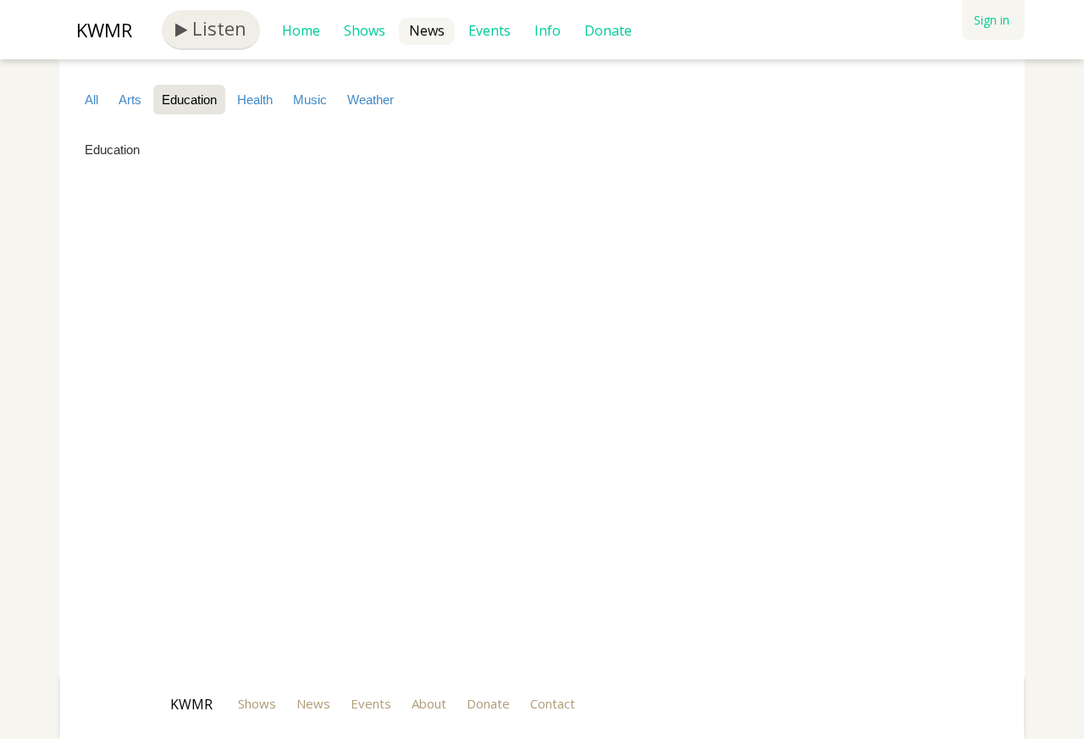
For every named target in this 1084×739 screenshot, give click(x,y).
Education (189, 99)
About (429, 703)
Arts (130, 99)
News (427, 30)
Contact (552, 703)
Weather (370, 99)
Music (310, 99)
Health (255, 99)
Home (301, 30)
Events (489, 30)
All (91, 99)
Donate (608, 30)
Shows (364, 30)
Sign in (991, 20)
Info (547, 30)
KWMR (104, 29)
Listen (216, 28)
